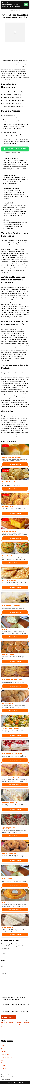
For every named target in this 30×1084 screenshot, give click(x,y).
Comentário (5, 974)
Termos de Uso (6, 1079)
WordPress (20, 1082)
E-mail (3, 960)
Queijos (3, 1063)
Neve (8, 1082)
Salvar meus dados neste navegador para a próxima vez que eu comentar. (14, 998)
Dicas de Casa (5, 1054)
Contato (3, 1075)
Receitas (16, 20)
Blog (2, 1046)
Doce (12, 20)
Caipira (3, 1051)
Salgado (3, 1069)
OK (26, 4)
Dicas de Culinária (6, 1057)
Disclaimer (11, 1075)
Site (2, 967)
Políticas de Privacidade (8, 1077)
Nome (3, 953)
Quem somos (21, 1077)
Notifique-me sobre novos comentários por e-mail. (15, 1005)
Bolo (2, 1048)
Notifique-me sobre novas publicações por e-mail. (15, 1012)
